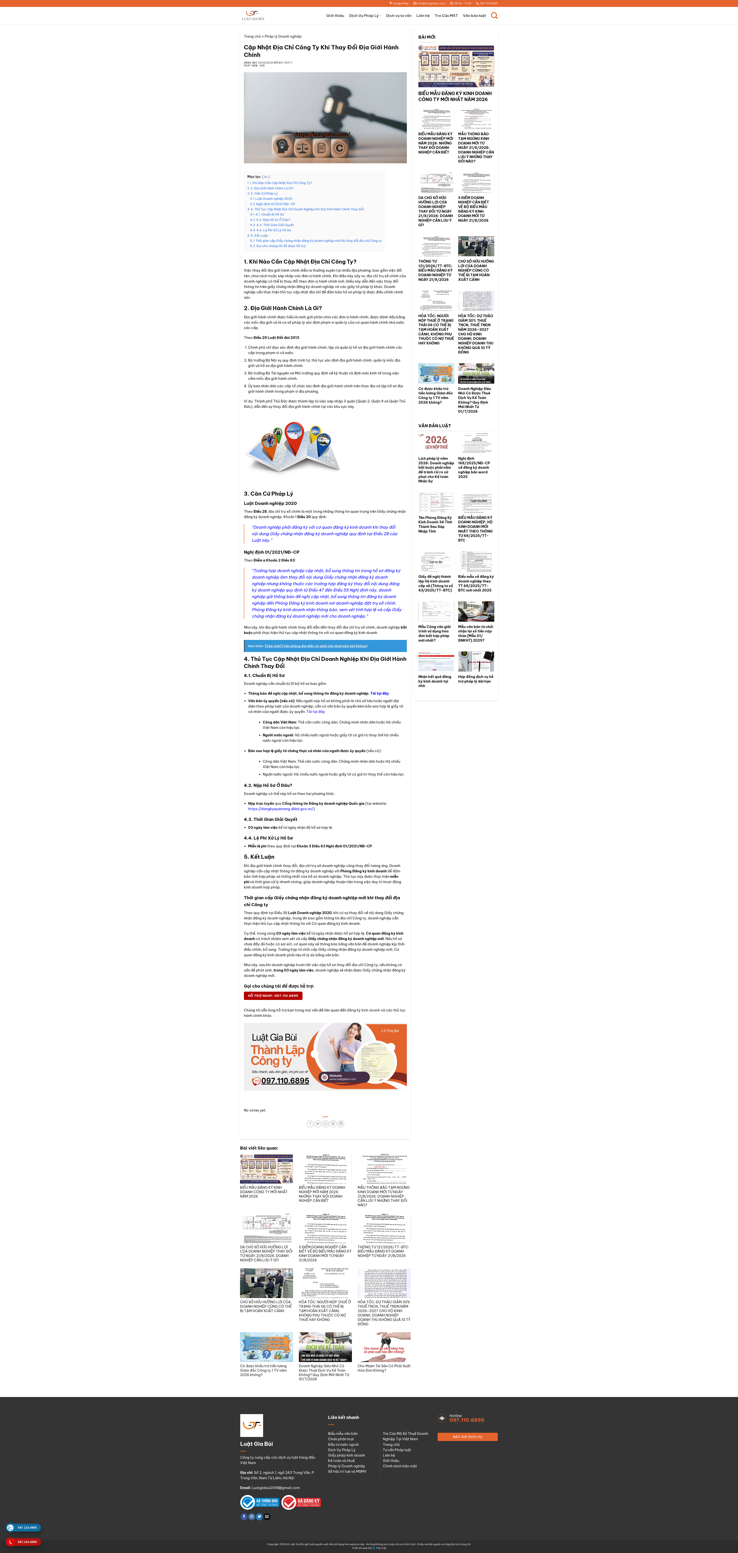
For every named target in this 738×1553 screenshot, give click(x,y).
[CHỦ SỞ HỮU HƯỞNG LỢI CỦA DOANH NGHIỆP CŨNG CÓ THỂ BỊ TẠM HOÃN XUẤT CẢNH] (266, 1283)
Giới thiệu (335, 15)
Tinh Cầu (381, 1548)
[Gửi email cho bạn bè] (325, 1123)
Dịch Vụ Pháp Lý (364, 15)
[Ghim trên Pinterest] (333, 1123)
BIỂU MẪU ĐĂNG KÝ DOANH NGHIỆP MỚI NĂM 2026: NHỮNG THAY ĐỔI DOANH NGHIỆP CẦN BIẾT (322, 1194)
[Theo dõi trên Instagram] (251, 1516)
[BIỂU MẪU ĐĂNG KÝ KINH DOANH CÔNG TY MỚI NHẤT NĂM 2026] (266, 1169)
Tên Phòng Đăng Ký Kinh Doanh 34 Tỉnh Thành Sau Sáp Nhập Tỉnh (435, 524)
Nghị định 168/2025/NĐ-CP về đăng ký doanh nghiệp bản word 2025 (474, 467)
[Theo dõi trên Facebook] (244, 1516)
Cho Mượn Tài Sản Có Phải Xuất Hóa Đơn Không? (384, 1368)
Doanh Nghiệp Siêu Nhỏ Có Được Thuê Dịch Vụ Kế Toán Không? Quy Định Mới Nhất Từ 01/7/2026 (324, 1372)
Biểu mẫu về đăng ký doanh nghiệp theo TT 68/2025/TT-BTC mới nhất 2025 (476, 583)
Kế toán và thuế (341, 1460)
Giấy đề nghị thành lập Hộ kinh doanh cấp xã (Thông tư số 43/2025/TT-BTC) (435, 583)
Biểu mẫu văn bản (343, 1433)
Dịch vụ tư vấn (398, 15)
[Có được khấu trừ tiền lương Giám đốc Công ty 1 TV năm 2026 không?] (266, 1347)
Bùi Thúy (285, 62)
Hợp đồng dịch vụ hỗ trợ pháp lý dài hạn (476, 679)
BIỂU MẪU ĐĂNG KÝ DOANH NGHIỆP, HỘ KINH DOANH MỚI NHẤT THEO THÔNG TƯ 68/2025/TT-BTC (475, 529)
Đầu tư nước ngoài (343, 1444)
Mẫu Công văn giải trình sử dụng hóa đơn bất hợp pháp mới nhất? (434, 634)
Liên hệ (423, 15)
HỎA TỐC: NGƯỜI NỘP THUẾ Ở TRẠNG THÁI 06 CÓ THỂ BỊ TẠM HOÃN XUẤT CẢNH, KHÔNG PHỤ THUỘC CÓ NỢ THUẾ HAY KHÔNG (325, 1311)
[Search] (494, 16)
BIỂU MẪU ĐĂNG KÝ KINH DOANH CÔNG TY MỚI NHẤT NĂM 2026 (264, 1192)
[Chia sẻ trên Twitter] (317, 1123)
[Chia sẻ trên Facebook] (310, 1123)
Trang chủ (252, 36)
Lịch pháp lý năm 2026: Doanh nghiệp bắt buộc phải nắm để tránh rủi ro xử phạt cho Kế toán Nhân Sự (436, 469)
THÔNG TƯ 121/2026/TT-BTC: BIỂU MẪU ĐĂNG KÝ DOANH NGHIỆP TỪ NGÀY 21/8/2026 (383, 1251)
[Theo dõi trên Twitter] (259, 1516)
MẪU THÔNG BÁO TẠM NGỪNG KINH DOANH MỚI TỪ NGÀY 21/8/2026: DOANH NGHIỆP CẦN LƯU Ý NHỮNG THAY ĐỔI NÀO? (384, 1196)
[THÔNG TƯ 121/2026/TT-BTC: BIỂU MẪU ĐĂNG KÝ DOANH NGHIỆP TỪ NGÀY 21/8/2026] (384, 1228)
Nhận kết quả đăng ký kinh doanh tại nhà (434, 681)
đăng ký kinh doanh (363, 1010)
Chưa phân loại (341, 1439)
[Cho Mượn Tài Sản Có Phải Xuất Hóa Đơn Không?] (384, 1347)
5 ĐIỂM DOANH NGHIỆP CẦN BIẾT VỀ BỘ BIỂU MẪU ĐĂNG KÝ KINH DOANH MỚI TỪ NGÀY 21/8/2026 (325, 1254)
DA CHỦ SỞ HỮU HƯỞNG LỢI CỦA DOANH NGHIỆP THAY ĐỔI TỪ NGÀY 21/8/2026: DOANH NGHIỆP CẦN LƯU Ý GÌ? (266, 1254)
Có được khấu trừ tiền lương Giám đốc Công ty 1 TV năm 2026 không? (263, 1370)
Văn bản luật (474, 15)
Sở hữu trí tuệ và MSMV (347, 1471)
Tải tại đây (379, 693)
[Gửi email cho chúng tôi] (266, 1516)
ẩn (265, 177)
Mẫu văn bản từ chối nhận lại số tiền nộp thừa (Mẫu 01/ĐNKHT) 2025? (475, 634)
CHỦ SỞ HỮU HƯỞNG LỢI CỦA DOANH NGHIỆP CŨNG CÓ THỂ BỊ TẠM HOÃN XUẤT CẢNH (266, 1306)
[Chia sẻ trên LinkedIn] (340, 1123)
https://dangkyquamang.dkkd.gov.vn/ (280, 809)
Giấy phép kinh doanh (346, 1455)
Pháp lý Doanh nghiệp (283, 36)
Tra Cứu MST (446, 15)
